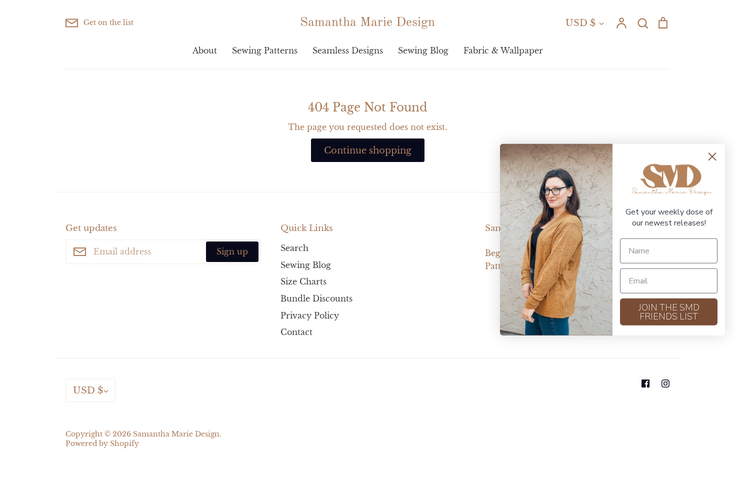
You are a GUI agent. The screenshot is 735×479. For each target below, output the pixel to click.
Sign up (232, 251)
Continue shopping (368, 150)
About (204, 51)
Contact (296, 332)
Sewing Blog (423, 51)
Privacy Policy (309, 315)
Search (294, 248)
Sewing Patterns (265, 51)
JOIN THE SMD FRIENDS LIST (669, 311)
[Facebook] (646, 384)
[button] (669, 180)
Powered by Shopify (102, 444)
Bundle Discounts (316, 299)
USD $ (581, 22)
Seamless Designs (347, 51)
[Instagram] (666, 384)
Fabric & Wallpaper (503, 51)
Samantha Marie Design (367, 22)
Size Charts (303, 281)
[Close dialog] (712, 157)
